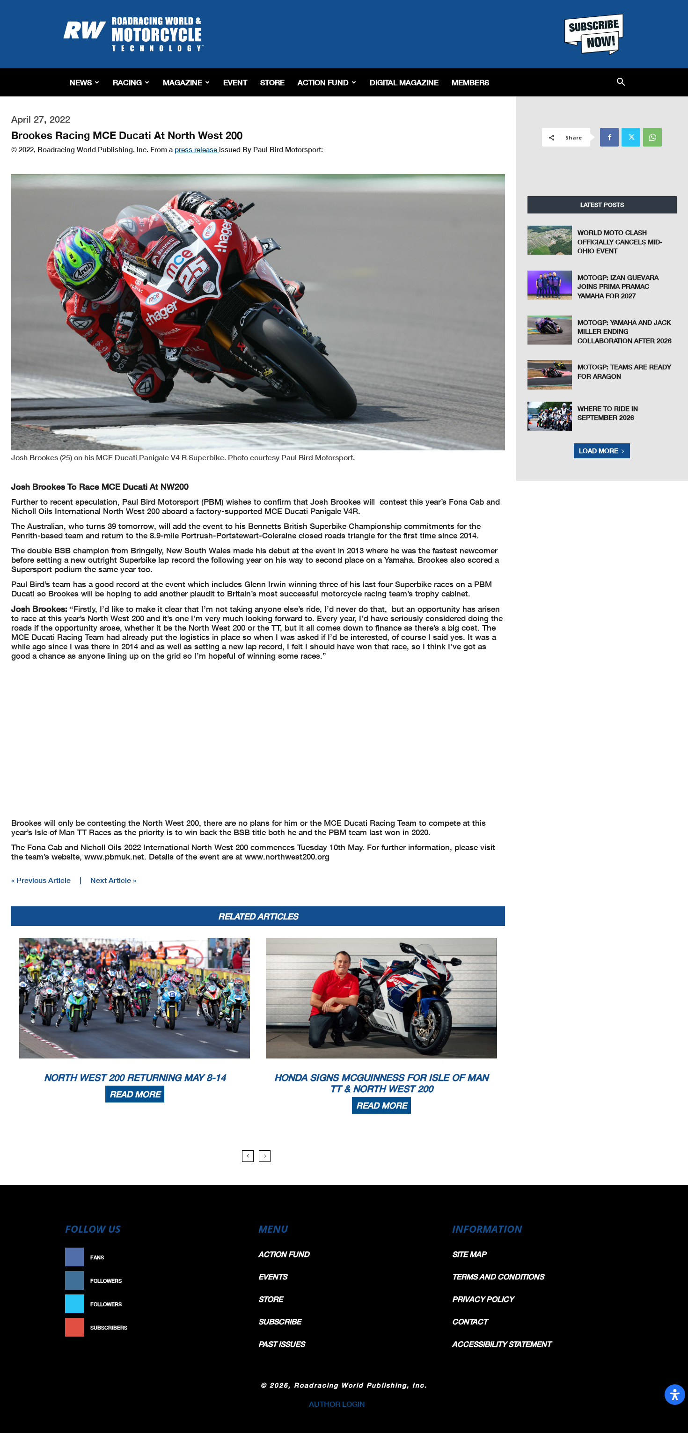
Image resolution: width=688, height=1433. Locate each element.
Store (272, 82)
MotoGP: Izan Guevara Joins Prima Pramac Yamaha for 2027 (618, 286)
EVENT (235, 82)
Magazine (182, 82)
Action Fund (323, 82)
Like (230, 1257)
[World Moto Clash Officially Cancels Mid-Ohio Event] (549, 240)
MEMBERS (470, 82)
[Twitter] (631, 137)
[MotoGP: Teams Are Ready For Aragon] (549, 374)
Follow (225, 1281)
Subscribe (221, 1327)
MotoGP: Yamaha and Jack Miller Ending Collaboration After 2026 (625, 331)
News (81, 82)
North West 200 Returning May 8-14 (135, 1077)
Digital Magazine (404, 82)
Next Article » (113, 879)
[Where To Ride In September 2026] (549, 416)
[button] (621, 82)
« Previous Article (41, 879)
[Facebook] (609, 137)
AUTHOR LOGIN (337, 1403)
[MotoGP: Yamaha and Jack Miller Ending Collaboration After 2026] (549, 330)
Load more (598, 451)
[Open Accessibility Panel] (675, 1394)
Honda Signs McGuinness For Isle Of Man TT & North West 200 (381, 1083)
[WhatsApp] (652, 137)
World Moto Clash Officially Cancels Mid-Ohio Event (620, 241)
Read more (135, 1094)
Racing (127, 82)
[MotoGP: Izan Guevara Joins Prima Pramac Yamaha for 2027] (549, 285)
